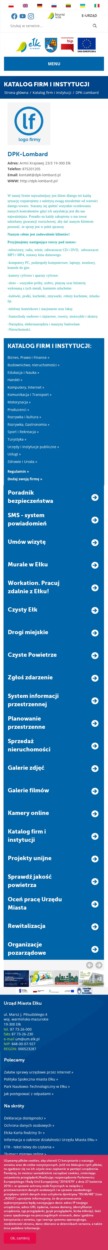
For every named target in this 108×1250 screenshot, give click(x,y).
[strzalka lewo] (98, 965)
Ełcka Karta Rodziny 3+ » (24, 1132)
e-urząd (89, 16)
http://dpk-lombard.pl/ (39, 180)
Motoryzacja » (19, 402)
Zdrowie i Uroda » (22, 461)
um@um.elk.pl (27, 1039)
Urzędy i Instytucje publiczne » (33, 446)
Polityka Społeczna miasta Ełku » (31, 1079)
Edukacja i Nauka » (23, 372)
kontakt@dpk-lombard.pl (40, 174)
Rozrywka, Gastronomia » (28, 424)
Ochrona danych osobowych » (29, 1125)
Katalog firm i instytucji (52, 92)
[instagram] (31, 18)
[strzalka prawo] (89, 965)
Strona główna (16, 92)
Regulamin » (18, 471)
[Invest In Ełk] (56, 16)
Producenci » (18, 409)
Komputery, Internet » (26, 387)
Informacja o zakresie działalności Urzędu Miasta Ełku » (50, 1139)
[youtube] (23, 18)
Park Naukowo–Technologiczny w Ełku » (37, 1086)
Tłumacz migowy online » (25, 1154)
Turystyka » (17, 439)
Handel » (15, 379)
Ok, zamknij (20, 1238)
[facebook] (14, 18)
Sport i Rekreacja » (23, 431)
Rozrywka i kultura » (24, 416)
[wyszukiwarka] (96, 26)
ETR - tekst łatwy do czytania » (29, 1147)
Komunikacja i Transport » (29, 394)
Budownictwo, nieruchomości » (34, 365)
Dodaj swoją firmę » (25, 479)
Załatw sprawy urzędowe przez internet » (38, 1072)
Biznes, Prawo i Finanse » (28, 357)
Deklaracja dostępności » (25, 1118)
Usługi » (14, 454)
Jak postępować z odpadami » (28, 1093)
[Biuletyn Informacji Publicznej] (67, 45)
